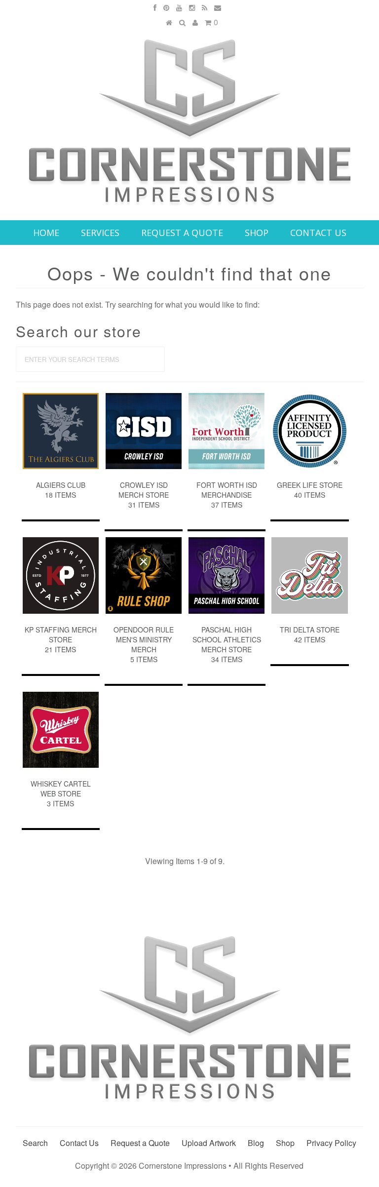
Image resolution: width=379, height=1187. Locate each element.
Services (100, 232)
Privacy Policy (331, 1142)
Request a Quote (182, 232)
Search (35, 1142)
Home (46, 232)
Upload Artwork (209, 1142)
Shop (256, 232)
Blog (256, 1142)
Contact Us (318, 232)
